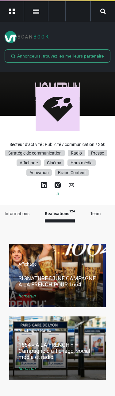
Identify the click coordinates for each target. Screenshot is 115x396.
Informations (17, 213)
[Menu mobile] (12, 11)
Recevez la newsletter (78, 11)
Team (95, 213)
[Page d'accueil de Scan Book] (57, 37)
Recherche (103, 11)
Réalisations (60, 213)
